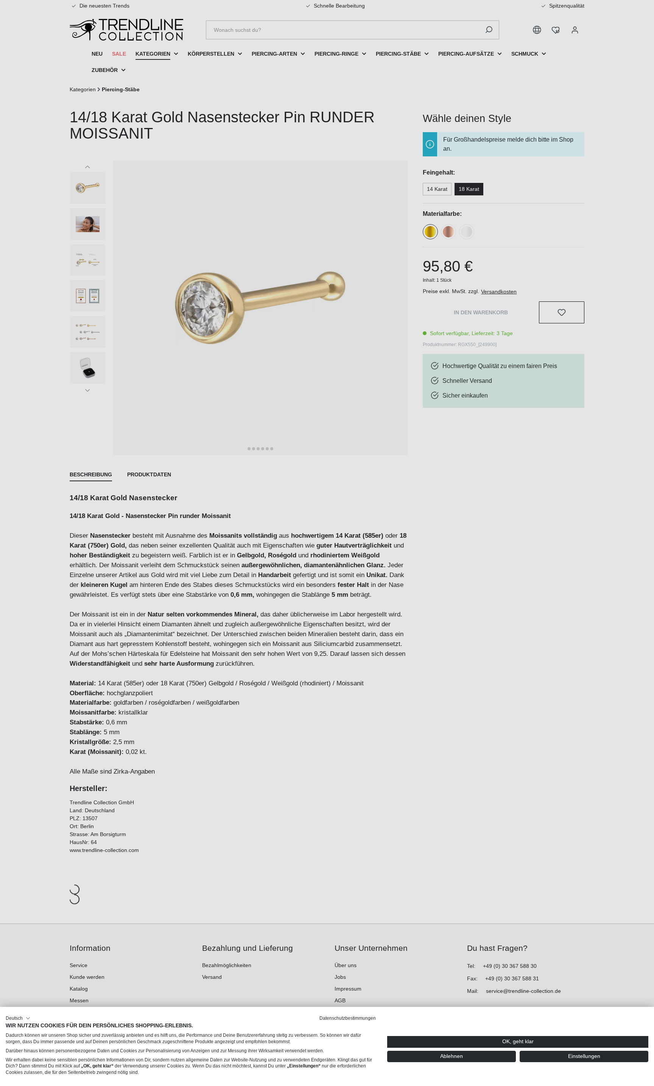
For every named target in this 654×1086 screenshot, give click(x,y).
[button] (18, 1018)
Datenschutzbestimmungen (347, 1018)
